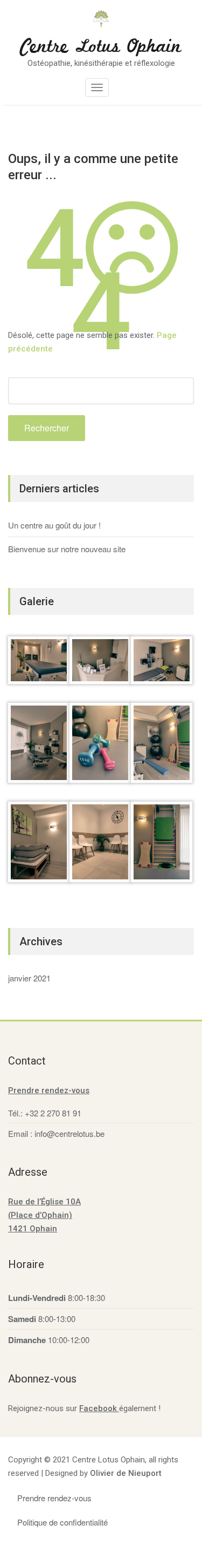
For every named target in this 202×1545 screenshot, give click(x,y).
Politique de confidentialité (62, 1522)
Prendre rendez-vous (48, 1090)
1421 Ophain (32, 1229)
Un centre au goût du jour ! (54, 525)
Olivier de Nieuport (126, 1473)
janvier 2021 (29, 978)
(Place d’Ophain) (40, 1215)
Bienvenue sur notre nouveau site (67, 548)
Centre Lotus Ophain (101, 47)
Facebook (99, 1408)
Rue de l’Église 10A (44, 1202)
